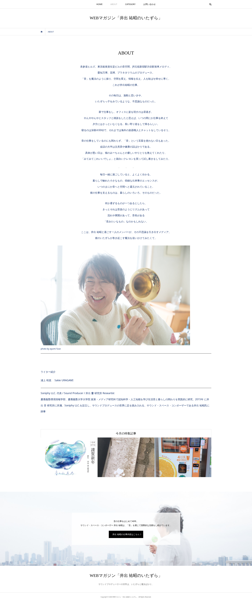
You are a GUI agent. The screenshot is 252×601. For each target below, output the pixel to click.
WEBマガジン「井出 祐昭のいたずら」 (126, 18)
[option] (69, 457)
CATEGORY (130, 4)
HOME (99, 4)
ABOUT (113, 4)
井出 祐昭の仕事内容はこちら (126, 534)
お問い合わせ (149, 4)
